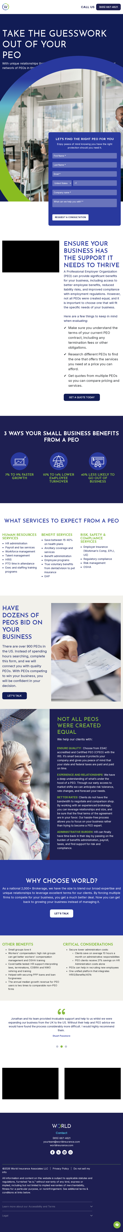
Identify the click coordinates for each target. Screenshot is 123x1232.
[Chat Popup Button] (117, 1224)
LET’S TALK (61, 913)
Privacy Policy (61, 1168)
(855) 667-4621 (108, 7)
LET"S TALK (15, 695)
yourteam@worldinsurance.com (61, 1141)
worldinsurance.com (61, 1145)
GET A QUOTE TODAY (82, 397)
